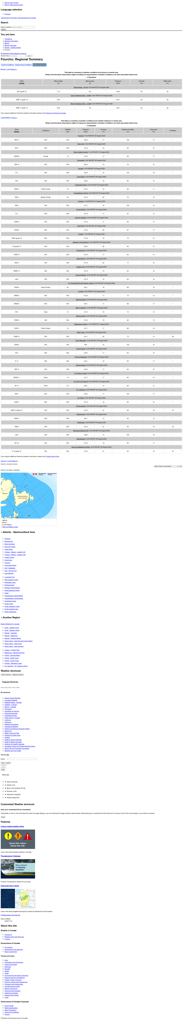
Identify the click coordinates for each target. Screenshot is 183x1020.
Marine (7, 43)
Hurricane (8, 722)
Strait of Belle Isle (10, 612)
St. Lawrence (80, 390)
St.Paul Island (81, 406)
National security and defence (15, 978)
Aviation (7, 737)
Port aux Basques (81, 357)
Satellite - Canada (11, 705)
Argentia (81, 136)
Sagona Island (81, 365)
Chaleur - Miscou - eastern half (15, 552)
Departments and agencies (14, 949)
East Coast (8, 560)
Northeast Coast (10, 582)
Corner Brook (80, 209)
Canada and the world (12, 986)
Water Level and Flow (12, 733)
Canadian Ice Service (12, 711)
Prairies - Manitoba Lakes (13, 663)
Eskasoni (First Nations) (81, 242)
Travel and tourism (11, 964)
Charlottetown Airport (81, 193)
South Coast (9, 604)
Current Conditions (7, 65)
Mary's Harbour (81, 308)
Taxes (7, 973)
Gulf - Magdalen (10, 568)
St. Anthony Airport (80, 373)
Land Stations (11, 69)
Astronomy (8, 731)
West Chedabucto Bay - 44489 (81, 104)
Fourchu (7, 563)
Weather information (11, 41)
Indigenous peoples (11, 993)
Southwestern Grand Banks (14, 598)
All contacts (8, 947)
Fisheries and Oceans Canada (55, 113)
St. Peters (81, 398)
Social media (9, 1006)
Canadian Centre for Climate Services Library (20, 746)
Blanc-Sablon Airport (81, 152)
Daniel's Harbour (81, 218)
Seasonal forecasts (11, 713)
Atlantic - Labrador (11, 633)
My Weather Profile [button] (7, 53)
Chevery (81, 201)
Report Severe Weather (12, 698)
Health (7, 971)
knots (22, 83)
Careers (7, 939)
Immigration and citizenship (14, 962)
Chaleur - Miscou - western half (15, 555)
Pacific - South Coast (12, 661)
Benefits (7, 969)
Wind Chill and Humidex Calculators (17, 748)
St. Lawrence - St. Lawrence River (16, 666)
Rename (4, 765)
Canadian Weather (11, 700)
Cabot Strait (9, 549)
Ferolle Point (80, 250)
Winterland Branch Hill (80, 431)
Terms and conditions (12, 1012)
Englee (80, 234)
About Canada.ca (10, 1010)
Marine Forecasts (10, 45)
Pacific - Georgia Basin (12, 655)
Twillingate (80, 422)
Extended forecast (11, 715)
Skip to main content (11, 3)
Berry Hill (81, 144)
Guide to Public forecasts (13, 740)
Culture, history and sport (13, 980)
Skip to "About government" (14, 5)
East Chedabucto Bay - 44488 (81, 95)
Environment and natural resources (16, 975)
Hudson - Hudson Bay (12, 650)
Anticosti (7, 539)
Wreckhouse (81, 439)
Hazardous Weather (11, 726)
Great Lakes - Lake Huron (13, 644)
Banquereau (9, 541)
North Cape (81, 332)
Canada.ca (8, 39)
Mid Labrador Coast (11, 580)
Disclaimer (92, 77)
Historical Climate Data (12, 735)
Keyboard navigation (14, 794)
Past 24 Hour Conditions (23, 65)
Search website (6, 27)
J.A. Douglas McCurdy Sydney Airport (81, 283)
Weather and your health (13, 751)
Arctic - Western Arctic (12, 630)
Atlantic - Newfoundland (13, 47)
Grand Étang (81, 259)
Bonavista (80, 160)
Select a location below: (9, 464)
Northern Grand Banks (12, 588)
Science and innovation (12, 991)
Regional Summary (39, 65)
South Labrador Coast (12, 606)
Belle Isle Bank (10, 544)
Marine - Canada (10, 707)
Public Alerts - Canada (12, 718)
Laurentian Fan (10, 577)
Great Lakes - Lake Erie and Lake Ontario (19, 641)
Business (8, 967)
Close (3, 817)
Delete (3, 767)
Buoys (14, 118)
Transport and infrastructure (14, 984)
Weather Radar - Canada (13, 702)
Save (3, 763)
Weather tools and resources (14, 937)
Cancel (8, 763)
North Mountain (81, 340)
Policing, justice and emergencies (16, 982)
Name (3, 759)
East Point (80, 226)
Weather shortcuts (20, 53)
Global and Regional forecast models (17, 729)
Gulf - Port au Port (11, 571)
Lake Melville (9, 573)
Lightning (8, 720)
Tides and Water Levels (10, 527)
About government (11, 952)
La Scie (80, 291)
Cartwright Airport (81, 185)
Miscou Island (80, 316)
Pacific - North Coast (11, 658)
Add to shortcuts (6, 674)
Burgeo (80, 168)
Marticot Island (81, 299)
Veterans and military (12, 995)
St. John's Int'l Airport (81, 381)
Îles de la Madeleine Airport (81, 447)
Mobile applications (11, 1008)
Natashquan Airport (80, 324)
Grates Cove (81, 267)
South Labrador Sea (11, 609)
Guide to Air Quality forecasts (14, 744)
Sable (7, 593)
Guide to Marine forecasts (13, 742)
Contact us (8, 934)
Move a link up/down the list (16, 788)
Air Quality (8, 709)
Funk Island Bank (10, 565)
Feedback (10, 915)
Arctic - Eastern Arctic (12, 628)
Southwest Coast (10, 601)
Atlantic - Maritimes (11, 636)
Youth (6, 997)
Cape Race (81, 177)
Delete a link (11, 785)
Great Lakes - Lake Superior (14, 646)
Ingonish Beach (81, 275)
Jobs (6, 960)
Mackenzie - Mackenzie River (14, 653)
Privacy (7, 1014)
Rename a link (11, 791)
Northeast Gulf (9, 585)
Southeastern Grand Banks (14, 596)
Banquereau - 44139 (81, 87)
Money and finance (11, 989)
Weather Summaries (11, 724)
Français (7, 14)
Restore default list (13, 797)
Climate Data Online (52, 456)
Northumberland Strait (12, 590)
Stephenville (81, 414)
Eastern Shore (9, 557)
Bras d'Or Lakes (10, 547)
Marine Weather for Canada (10, 624)
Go (29, 56)
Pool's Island (80, 349)
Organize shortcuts (18, 674)
